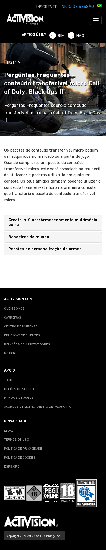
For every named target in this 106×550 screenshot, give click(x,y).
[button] (99, 6)
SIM (61, 36)
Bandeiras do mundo (28, 237)
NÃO (80, 36)
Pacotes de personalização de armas (45, 249)
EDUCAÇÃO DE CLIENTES (22, 335)
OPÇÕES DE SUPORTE (20, 389)
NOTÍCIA (10, 353)
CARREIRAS (12, 317)
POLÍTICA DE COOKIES (20, 457)
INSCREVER (47, 7)
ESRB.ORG (12, 466)
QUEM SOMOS (14, 308)
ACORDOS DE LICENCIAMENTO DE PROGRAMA (37, 407)
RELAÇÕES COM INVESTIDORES (27, 344)
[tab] (53, 222)
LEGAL (8, 430)
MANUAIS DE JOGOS (19, 398)
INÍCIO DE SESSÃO (77, 7)
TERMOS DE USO (16, 439)
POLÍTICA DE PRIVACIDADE (23, 448)
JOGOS (9, 380)
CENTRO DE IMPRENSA (21, 326)
